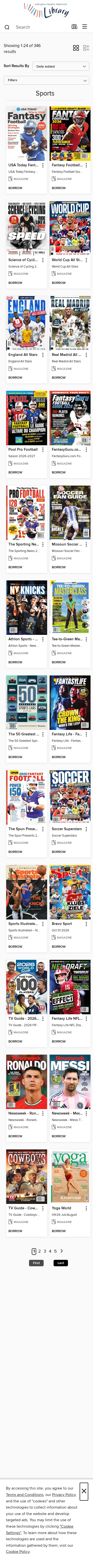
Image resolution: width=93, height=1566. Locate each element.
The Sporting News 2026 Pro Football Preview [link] (24, 544)
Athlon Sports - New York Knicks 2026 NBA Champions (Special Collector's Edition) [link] (24, 639)
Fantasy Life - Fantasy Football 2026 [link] (68, 734)
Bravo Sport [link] (62, 924)
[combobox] (36, 27)
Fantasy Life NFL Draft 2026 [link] (68, 1019)
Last (61, 1263)
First (36, 1263)
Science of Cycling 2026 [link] (24, 260)
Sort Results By (16, 66)
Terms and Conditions (24, 1494)
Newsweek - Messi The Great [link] (68, 1113)
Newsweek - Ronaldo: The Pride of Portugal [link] (24, 1113)
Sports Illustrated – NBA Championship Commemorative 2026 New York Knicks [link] (24, 924)
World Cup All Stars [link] (68, 260)
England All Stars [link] (22, 355)
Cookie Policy (18, 1551)
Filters (12, 80)
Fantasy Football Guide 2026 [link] (68, 165)
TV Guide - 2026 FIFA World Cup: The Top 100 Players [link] (24, 1019)
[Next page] (62, 1251)
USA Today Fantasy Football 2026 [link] (24, 165)
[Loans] (74, 28)
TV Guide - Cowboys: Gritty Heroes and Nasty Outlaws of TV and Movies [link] (24, 1208)
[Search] (7, 27)
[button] (76, 49)
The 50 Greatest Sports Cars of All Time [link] (24, 734)
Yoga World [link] (61, 1208)
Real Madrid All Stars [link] (68, 355)
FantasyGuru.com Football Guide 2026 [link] (68, 449)
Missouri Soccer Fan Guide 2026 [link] (68, 544)
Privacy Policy (64, 1494)
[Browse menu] (84, 27)
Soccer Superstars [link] (67, 829)
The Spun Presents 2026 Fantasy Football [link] (24, 829)
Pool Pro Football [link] (23, 449)
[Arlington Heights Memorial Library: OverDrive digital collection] (46, 10)
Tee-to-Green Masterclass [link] (68, 639)
